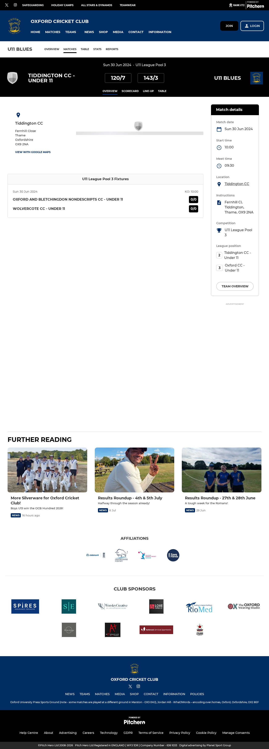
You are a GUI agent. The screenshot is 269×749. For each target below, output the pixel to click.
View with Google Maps (33, 152)
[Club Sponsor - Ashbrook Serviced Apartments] (156, 630)
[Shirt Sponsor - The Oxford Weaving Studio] (244, 607)
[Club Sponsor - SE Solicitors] (69, 607)
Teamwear (128, 5)
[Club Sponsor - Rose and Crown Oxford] (200, 630)
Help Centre (29, 733)
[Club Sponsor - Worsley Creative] (112, 607)
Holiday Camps (62, 5)
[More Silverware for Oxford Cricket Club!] (47, 470)
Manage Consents (236, 733)
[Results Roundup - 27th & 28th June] (221, 470)
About (48, 733)
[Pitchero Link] (255, 6)
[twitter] (6, 5)
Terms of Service (151, 733)
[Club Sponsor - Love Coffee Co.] (156, 607)
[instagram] (15, 5)
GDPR (128, 733)
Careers (88, 733)
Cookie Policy (206, 733)
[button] (35, 32)
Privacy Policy (179, 733)
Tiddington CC (237, 184)
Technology (109, 733)
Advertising (68, 733)
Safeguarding (33, 5)
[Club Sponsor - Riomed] (200, 607)
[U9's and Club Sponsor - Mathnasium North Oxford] (112, 630)
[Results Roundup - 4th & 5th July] (134, 470)
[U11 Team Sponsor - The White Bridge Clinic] (69, 630)
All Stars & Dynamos (96, 5)
